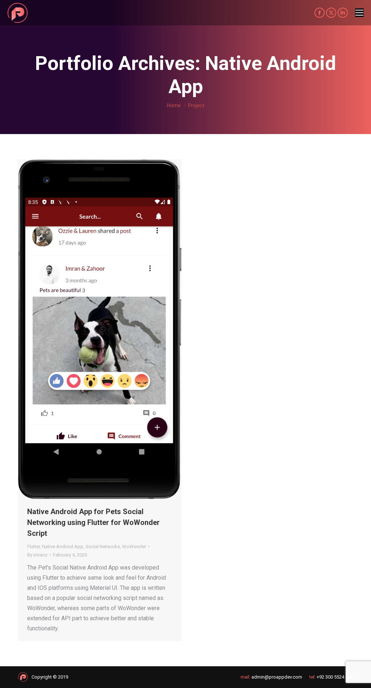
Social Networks (103, 546)
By (37, 555)
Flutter (33, 546)
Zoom (90, 329)
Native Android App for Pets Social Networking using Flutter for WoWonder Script (93, 522)
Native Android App (62, 546)
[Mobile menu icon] (359, 12)
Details (110, 329)
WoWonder (134, 546)
